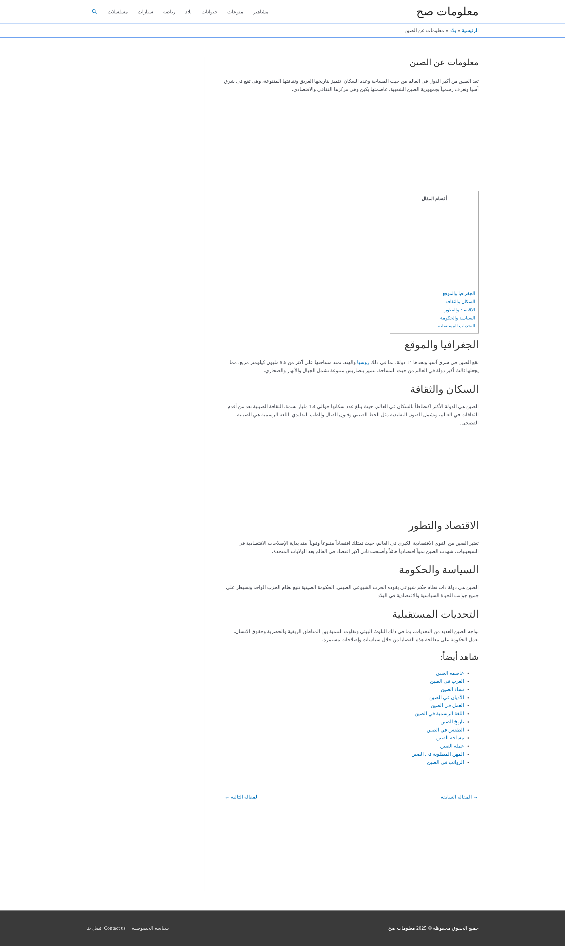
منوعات (235, 11)
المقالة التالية (242, 797)
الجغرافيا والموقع (459, 293)
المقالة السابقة (459, 797)
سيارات (145, 11)
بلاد (188, 11)
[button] (94, 12)
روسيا (363, 362)
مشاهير (260, 11)
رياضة (169, 11)
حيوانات (209, 11)
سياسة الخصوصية (150, 928)
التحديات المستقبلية (456, 325)
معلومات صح (447, 11)
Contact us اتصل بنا (106, 928)
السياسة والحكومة (457, 317)
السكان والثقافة (460, 301)
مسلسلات (118, 11)
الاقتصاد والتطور (460, 309)
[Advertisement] (438, 142)
